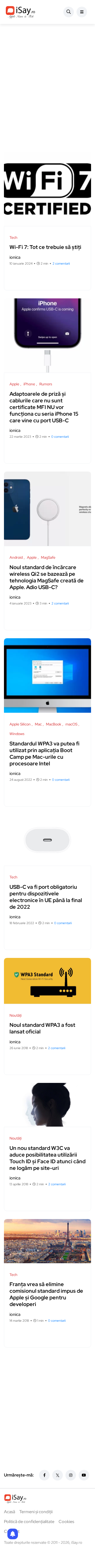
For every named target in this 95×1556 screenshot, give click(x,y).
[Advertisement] (47, 88)
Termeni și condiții (36, 1512)
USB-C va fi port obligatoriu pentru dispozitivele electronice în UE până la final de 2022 (46, 896)
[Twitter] (57, 1475)
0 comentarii (60, 437)
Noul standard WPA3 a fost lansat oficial (42, 1028)
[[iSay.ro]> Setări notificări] (12, 1533)
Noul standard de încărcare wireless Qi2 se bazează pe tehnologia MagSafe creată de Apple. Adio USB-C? (47, 577)
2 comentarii (61, 263)
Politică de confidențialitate (29, 1521)
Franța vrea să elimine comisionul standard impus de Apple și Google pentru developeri (46, 1294)
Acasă (9, 1512)
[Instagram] (70, 1475)
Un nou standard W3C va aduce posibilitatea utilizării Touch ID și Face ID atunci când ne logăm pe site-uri (48, 1158)
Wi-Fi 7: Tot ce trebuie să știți (45, 247)
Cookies (66, 1521)
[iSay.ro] (20, 12)
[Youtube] (84, 1475)
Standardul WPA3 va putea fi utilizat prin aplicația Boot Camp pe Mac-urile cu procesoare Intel (44, 753)
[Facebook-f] (44, 1475)
